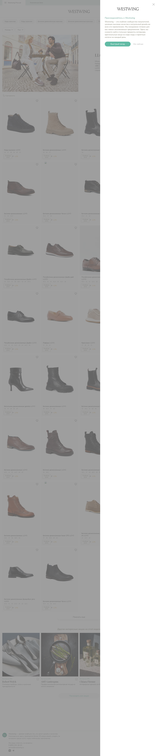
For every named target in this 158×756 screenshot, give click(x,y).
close (154, 4)
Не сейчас (138, 44)
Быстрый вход (118, 44)
